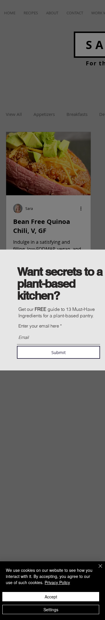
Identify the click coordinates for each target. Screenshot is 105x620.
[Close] (97, 569)
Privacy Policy (57, 582)
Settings (50, 609)
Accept (51, 597)
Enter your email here (38, 326)
